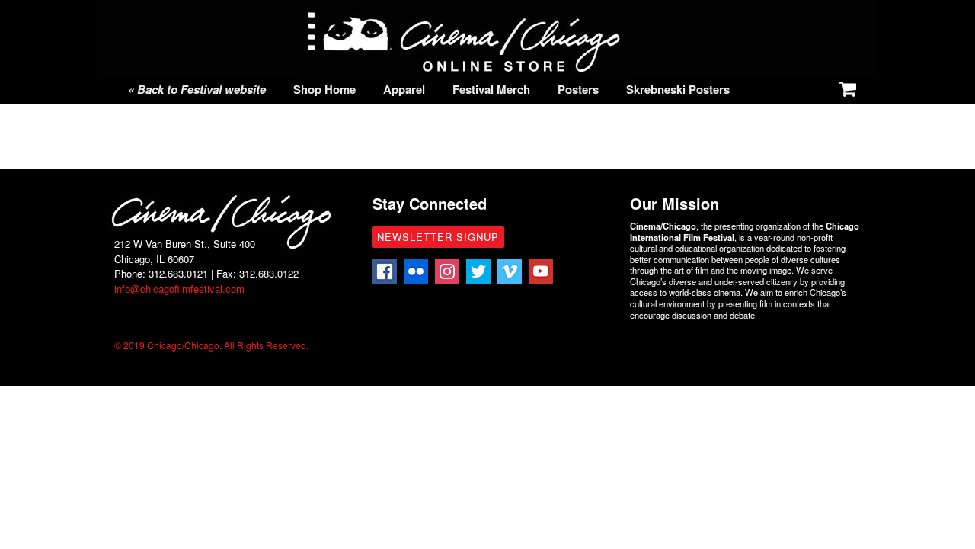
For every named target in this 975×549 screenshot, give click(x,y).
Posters (578, 89)
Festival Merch (491, 89)
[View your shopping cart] (845, 86)
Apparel (404, 89)
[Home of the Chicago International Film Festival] (464, 66)
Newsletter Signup (438, 237)
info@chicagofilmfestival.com (179, 288)
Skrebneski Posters (678, 89)
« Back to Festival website (197, 89)
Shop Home (324, 89)
